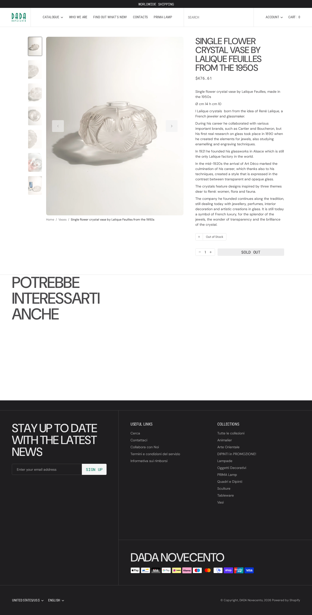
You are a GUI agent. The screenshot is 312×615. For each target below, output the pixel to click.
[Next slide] (172, 126)
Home (50, 220)
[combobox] (219, 17)
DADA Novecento (251, 600)
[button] (274, 17)
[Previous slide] (58, 126)
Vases (62, 220)
